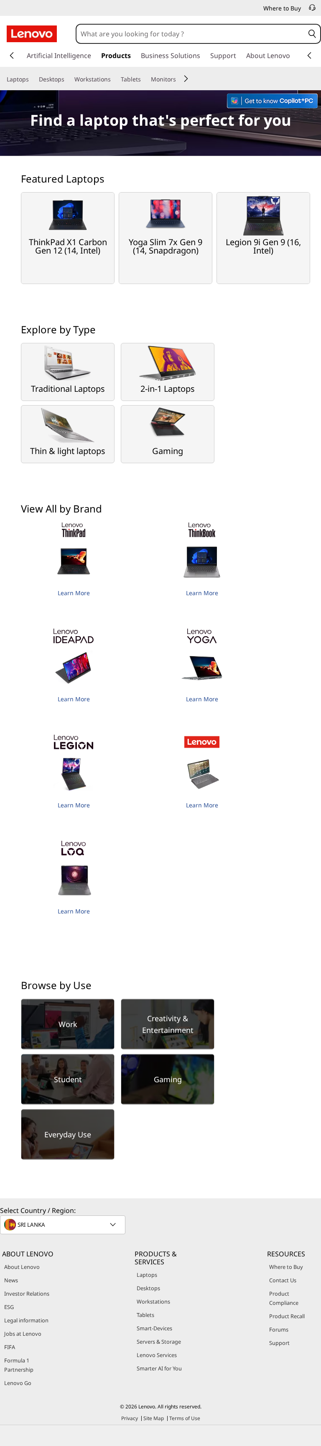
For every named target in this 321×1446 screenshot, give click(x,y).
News (11, 1280)
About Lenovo (22, 1267)
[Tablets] (144, 79)
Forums (278, 1329)
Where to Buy (286, 1267)
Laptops (147, 1275)
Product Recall (287, 1316)
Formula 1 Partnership (18, 1365)
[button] (312, 34)
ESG (9, 1307)
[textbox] (64, 1224)
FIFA (9, 1347)
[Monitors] (179, 79)
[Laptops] (32, 79)
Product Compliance (283, 1298)
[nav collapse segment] (309, 56)
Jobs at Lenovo (22, 1333)
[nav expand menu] (12, 56)
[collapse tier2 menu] (186, 79)
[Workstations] (114, 79)
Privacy (129, 1418)
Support (279, 1343)
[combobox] (190, 33)
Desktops (148, 1288)
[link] (312, 10)
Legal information (26, 1320)
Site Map (153, 1418)
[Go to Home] (32, 33)
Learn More (74, 593)
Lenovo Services (157, 1355)
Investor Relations (26, 1293)
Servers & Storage (159, 1341)
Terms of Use (184, 1418)
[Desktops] (67, 79)
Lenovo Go (17, 1383)
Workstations (153, 1301)
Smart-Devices (154, 1328)
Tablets (145, 1315)
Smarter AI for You (159, 1368)
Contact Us (282, 1280)
